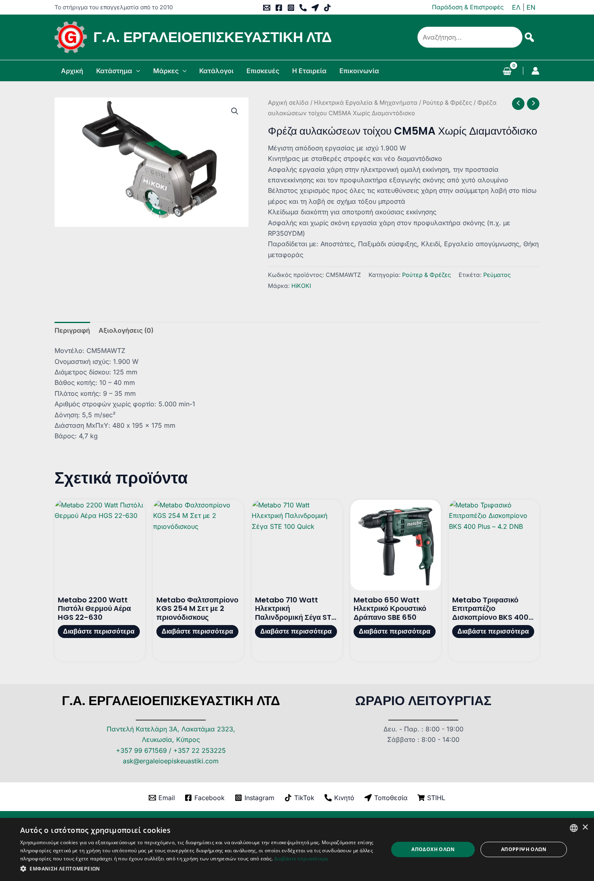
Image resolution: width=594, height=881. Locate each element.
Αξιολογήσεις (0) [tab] (126, 330)
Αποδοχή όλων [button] (433, 849)
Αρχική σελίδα (288, 102)
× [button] (585, 827)
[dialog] (297, 849)
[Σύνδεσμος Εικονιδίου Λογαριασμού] (535, 71)
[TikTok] (327, 7)
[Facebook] (278, 7)
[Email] (266, 7)
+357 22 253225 (199, 750)
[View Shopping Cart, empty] (507, 72)
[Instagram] (291, 7)
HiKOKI (301, 285)
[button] (136, 70)
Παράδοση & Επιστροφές (468, 7)
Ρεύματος (497, 274)
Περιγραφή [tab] (72, 330)
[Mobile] (303, 7)
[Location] (315, 7)
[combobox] (574, 828)
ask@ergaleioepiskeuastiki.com (171, 761)
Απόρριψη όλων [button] (523, 849)
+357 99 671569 (141, 750)
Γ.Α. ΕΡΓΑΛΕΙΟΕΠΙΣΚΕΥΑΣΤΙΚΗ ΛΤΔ (212, 37)
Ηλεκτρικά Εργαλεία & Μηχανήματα (365, 102)
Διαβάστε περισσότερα (99, 631)
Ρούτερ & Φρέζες (447, 102)
